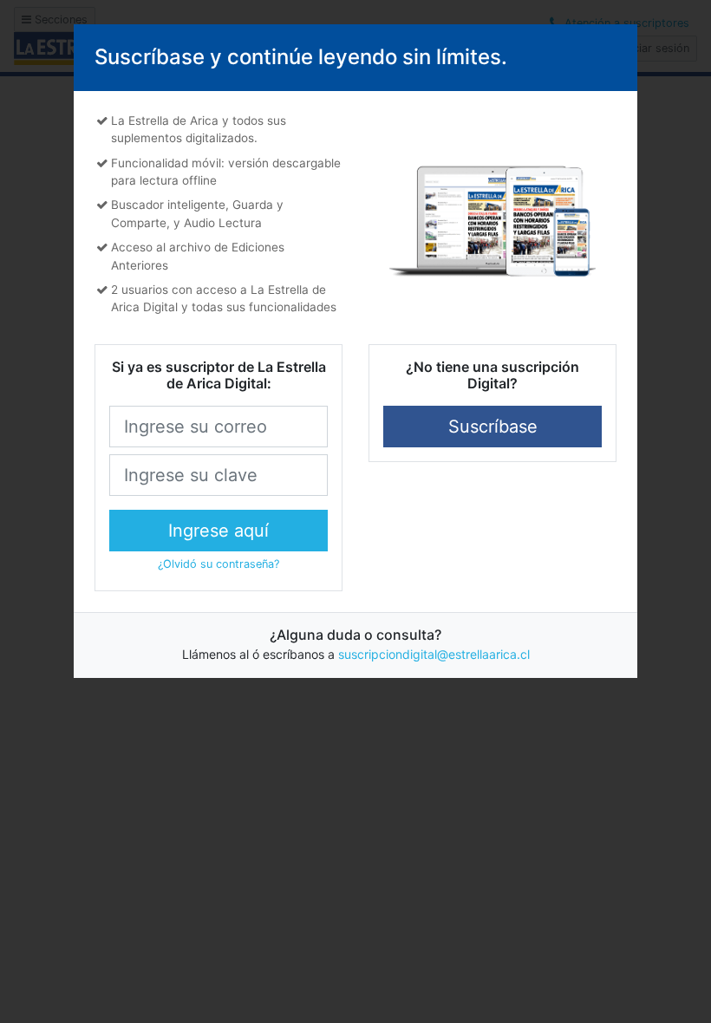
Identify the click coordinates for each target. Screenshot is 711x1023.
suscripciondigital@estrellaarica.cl (434, 654)
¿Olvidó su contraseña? (218, 563)
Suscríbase (493, 426)
